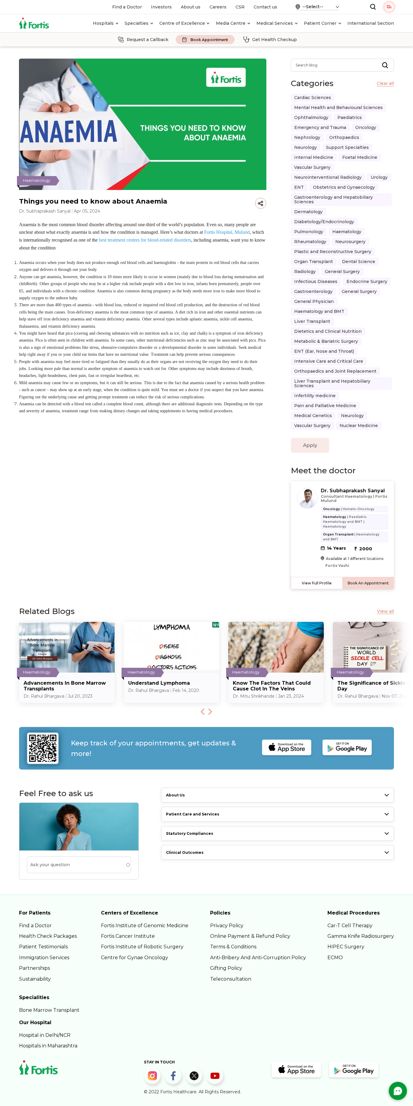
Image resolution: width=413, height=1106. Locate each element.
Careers (218, 7)
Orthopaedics (344, 137)
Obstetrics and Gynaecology (344, 187)
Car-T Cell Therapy (349, 925)
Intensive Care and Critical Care (328, 361)
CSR (240, 7)
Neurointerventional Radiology (328, 177)
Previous (202, 711)
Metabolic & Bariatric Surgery (326, 341)
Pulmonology (308, 231)
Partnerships (34, 968)
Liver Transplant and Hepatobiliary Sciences (332, 383)
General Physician (314, 301)
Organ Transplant (313, 261)
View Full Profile (317, 583)
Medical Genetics (313, 415)
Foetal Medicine (359, 157)
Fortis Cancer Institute (128, 936)
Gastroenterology (313, 291)
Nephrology (307, 137)
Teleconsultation (230, 979)
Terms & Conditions (233, 947)
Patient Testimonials (43, 947)
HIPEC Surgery (345, 947)
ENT (299, 187)
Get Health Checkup (274, 39)
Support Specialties (347, 147)
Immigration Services (44, 957)
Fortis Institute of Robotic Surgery (142, 947)
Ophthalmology (311, 117)
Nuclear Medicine (359, 425)
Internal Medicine (313, 157)
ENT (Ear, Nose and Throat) (324, 351)
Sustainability (35, 979)
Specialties (136, 23)
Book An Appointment (368, 583)
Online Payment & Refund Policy (250, 936)
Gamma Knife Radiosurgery (360, 936)
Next (210, 711)
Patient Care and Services (192, 814)
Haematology (346, 231)
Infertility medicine (315, 395)
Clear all (385, 83)
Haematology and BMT (319, 311)
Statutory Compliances (189, 833)
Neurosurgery (350, 241)
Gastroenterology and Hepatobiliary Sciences (333, 199)
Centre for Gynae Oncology (134, 957)
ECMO (335, 957)
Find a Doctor (127, 7)
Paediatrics (349, 117)
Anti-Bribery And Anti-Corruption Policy (258, 957)
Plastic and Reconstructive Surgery (332, 251)
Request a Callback (147, 39)
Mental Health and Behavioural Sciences (338, 107)
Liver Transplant (312, 321)
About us (190, 7)
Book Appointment (209, 39)
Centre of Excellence (182, 23)
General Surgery (342, 271)
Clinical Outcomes (184, 852)
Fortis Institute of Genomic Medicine (144, 925)
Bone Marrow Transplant (49, 1010)
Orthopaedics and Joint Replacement (335, 371)
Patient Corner (320, 23)
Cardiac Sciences (312, 97)
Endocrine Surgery (366, 281)
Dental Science (358, 261)
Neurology (305, 147)
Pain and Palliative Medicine (325, 405)
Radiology (305, 271)
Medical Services (274, 23)
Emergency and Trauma (320, 127)
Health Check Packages (48, 936)
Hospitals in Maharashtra (48, 1046)
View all (385, 611)
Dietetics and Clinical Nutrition (328, 331)
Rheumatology (310, 241)
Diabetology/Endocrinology (324, 221)
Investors (161, 7)
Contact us (265, 7)
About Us (175, 795)
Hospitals (103, 23)
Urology (379, 177)
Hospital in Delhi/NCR (44, 1035)
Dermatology (308, 211)
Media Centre (231, 23)
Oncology (365, 127)
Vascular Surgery (312, 167)
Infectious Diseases (315, 281)
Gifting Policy (226, 968)
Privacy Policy (226, 925)
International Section (370, 23)
